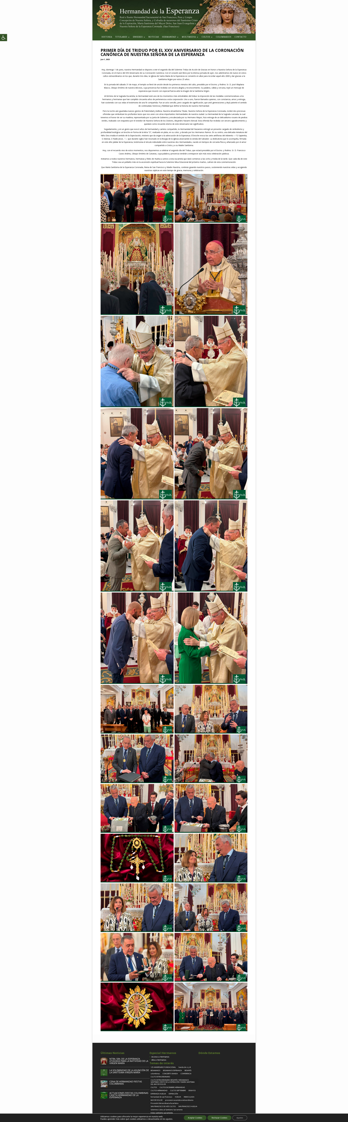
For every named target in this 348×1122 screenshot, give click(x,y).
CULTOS (154, 1087)
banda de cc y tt (185, 1067)
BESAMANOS (155, 1070)
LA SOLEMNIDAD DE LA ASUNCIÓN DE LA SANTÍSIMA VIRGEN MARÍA (129, 1071)
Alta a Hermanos (158, 1060)
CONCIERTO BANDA (170, 1073)
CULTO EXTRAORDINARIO (160, 1077)
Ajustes (240, 1117)
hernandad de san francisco (161, 1097)
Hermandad (169, 37)
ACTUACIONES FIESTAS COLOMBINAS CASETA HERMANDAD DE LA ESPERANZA (128, 1095)
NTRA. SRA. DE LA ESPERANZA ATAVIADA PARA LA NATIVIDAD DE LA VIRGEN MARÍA (128, 1061)
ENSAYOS (192, 1090)
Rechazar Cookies (219, 1117)
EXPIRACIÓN (173, 1094)
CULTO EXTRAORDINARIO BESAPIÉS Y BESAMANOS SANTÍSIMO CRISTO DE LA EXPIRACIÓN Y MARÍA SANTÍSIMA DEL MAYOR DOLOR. (173, 1082)
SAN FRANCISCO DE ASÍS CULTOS (163, 1106)
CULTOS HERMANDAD (159, 1090)
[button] (3, 37)
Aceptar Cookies (195, 1117)
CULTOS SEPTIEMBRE (178, 1090)
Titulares (121, 37)
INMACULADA (189, 1097)
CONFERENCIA (186, 1073)
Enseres (138, 37)
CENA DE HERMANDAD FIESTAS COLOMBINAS (125, 1082)
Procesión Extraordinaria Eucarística (164, 1103)
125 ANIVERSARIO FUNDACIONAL (163, 1067)
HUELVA (178, 1097)
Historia (107, 37)
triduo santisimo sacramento (162, 1113)
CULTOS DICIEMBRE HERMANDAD (172, 1087)
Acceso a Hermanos (160, 1056)
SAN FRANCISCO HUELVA (187, 1106)
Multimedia (189, 37)
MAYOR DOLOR (156, 1100)
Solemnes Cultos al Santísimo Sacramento (167, 1110)
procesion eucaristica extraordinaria (179, 1100)
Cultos (206, 37)
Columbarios (223, 37)
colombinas (155, 1073)
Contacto (240, 37)
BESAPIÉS (188, 1070)
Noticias (153, 37)
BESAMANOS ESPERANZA (172, 1070)
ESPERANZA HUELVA (158, 1094)
